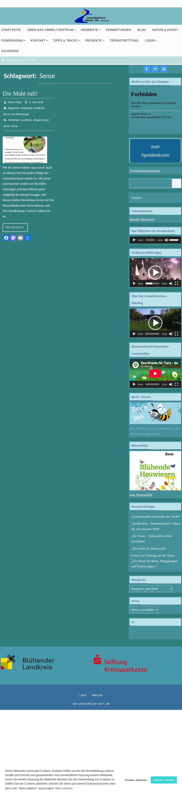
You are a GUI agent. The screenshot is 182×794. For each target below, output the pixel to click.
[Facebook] (146, 69)
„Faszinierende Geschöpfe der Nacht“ (155, 516)
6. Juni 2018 (36, 102)
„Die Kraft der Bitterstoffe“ (149, 548)
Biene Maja (15, 102)
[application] (155, 240)
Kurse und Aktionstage (16, 112)
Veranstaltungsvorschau (145, 170)
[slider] (174, 239)
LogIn (82, 695)
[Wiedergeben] (134, 240)
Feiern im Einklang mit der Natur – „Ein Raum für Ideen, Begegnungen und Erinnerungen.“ (154, 561)
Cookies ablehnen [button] (136, 780)
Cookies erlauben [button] (164, 780)
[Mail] (155, 69)
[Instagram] (163, 69)
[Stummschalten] (166, 240)
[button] (155, 272)
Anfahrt (136, 198)
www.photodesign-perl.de (91, 703)
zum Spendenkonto (155, 151)
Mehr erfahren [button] (64, 788)
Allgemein (14, 107)
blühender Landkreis (32, 107)
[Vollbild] (176, 283)
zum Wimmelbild (141, 494)
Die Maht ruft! (20, 93)
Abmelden (97, 695)
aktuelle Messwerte (142, 219)
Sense (14, 122)
